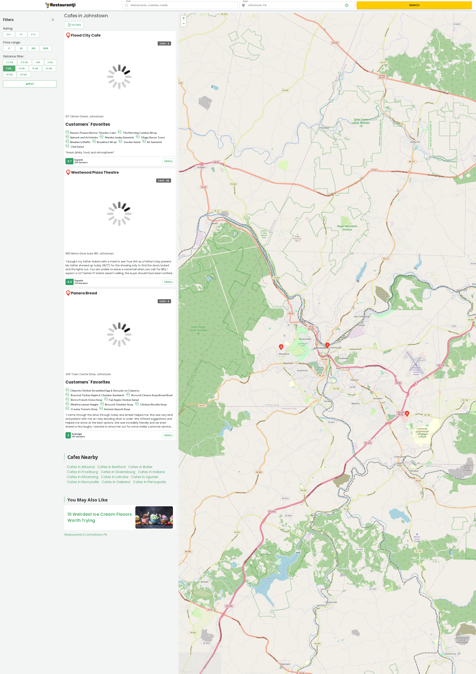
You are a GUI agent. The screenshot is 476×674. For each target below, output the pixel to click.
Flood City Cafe (86, 35)
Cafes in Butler (140, 467)
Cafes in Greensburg (118, 472)
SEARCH (414, 5)
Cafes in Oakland (116, 482)
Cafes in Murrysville (83, 482)
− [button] (183, 23)
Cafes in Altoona (81, 467)
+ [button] (183, 18)
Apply (30, 84)
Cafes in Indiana (151, 472)
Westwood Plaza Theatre (95, 172)
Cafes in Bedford (111, 467)
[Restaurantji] (60, 5)
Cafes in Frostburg (82, 472)
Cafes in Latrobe (114, 477)
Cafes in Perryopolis (149, 482)
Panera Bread (84, 293)
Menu (168, 161)
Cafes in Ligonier (144, 477)
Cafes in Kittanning (82, 477)
